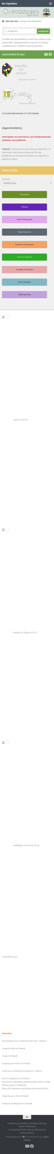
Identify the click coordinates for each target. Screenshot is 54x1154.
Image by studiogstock (12, 1103)
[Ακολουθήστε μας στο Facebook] (50, 54)
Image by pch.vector (11, 1063)
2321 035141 (22, 420)
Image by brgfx (8, 1048)
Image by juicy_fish (10, 1096)
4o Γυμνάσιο (9, 3)
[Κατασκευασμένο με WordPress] (24, 1137)
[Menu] (50, 3)
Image (5, 1056)
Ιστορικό (6, 179)
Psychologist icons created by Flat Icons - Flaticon (24, 1041)
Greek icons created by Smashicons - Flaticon (22, 1071)
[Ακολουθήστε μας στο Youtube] (45, 54)
